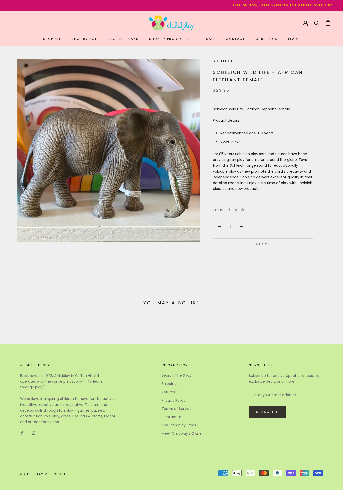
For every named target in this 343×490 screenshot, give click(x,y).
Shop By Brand (123, 39)
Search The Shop (177, 375)
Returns (168, 392)
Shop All (52, 39)
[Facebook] (229, 209)
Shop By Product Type (172, 39)
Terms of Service (177, 408)
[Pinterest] (242, 209)
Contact (235, 39)
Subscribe (267, 412)
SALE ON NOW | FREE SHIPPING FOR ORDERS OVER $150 (269, 5)
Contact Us (172, 416)
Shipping (169, 383)
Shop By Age (84, 39)
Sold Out (263, 244)
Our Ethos (267, 39)
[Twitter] (235, 209)
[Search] (316, 22)
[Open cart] (328, 23)
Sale (210, 39)
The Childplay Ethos (179, 425)
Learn (294, 39)
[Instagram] (33, 433)
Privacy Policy (173, 400)
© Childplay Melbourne (43, 474)
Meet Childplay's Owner (182, 433)
